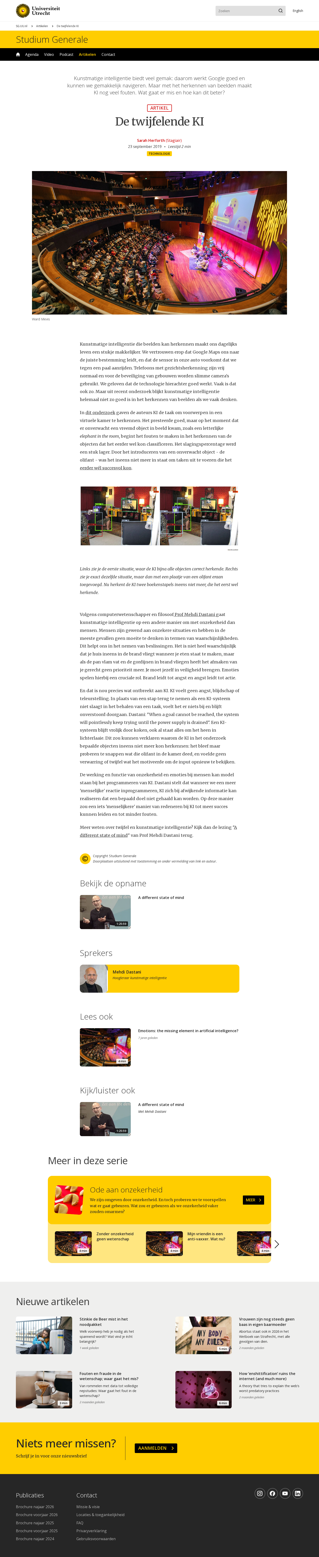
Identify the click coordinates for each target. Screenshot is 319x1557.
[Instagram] (260, 1493)
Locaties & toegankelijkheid (100, 1514)
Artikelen (42, 26)
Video (49, 54)
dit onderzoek (100, 412)
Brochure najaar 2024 (35, 1538)
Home (18, 54)
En (298, 10)
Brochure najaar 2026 (35, 1506)
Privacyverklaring (91, 1530)
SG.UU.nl (21, 26)
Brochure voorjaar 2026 (37, 1514)
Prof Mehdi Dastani (195, 614)
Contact (108, 54)
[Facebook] (272, 1493)
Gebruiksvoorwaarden (96, 1538)
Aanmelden (152, 1448)
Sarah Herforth (151, 140)
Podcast (66, 54)
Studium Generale (52, 39)
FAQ (79, 1522)
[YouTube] (285, 1493)
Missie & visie (88, 1506)
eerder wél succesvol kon (105, 468)
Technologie (159, 153)
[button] (276, 1244)
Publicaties (30, 1495)
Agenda (32, 54)
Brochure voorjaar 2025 (37, 1530)
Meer (250, 1200)
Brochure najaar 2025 (35, 1522)
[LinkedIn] (297, 1493)
